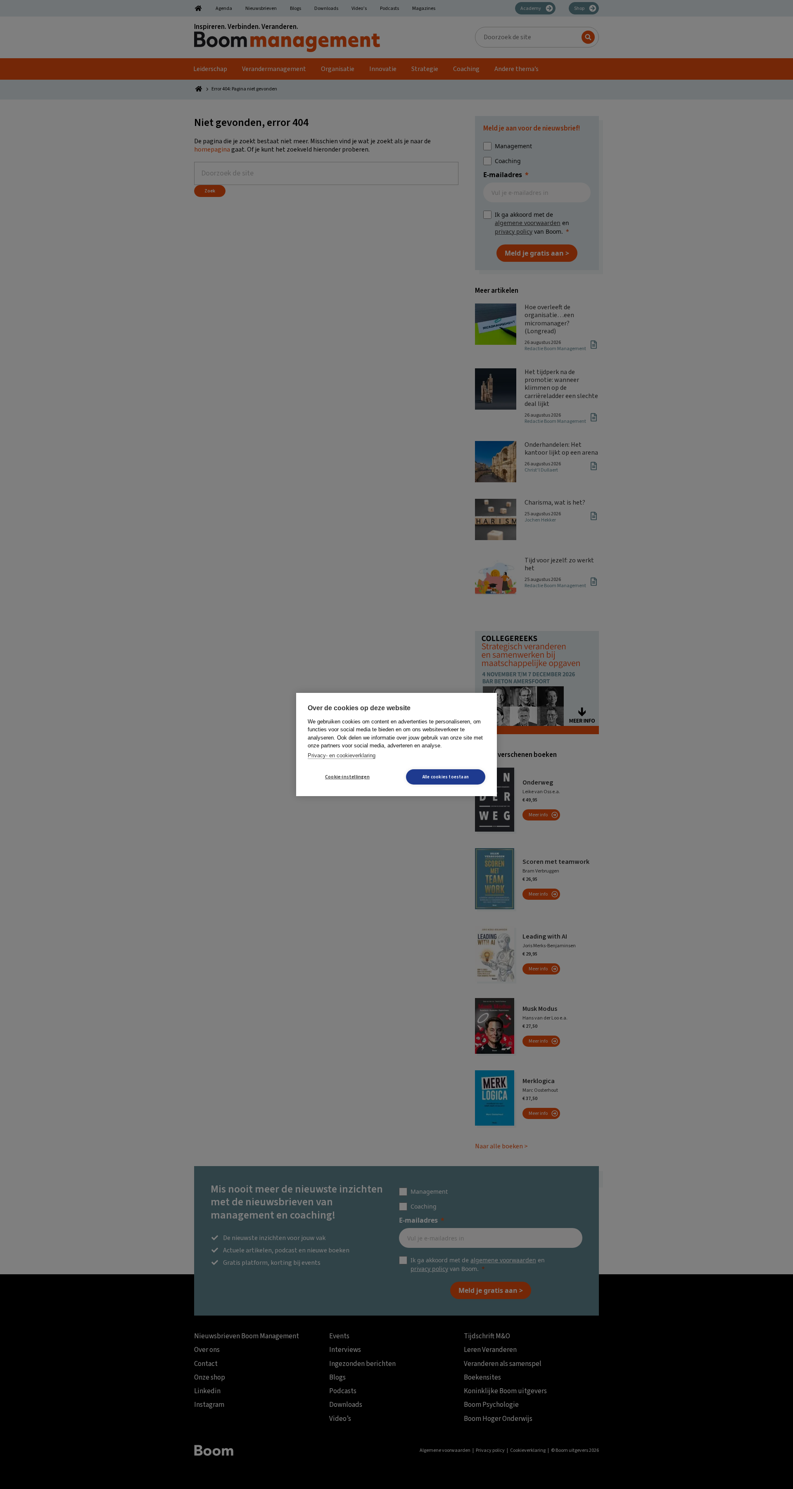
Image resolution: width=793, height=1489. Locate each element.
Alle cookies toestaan (446, 777)
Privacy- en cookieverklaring (341, 755)
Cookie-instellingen (347, 776)
